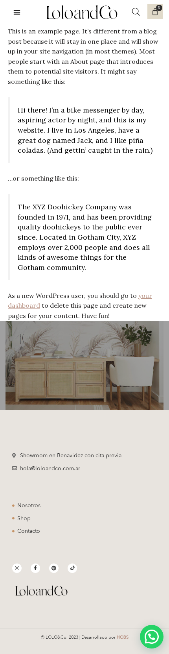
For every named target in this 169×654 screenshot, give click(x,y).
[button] (17, 12)
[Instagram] (17, 568)
